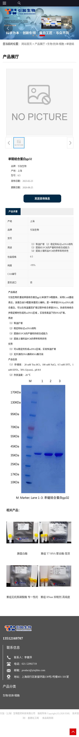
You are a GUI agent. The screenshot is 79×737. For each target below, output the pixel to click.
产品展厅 (40, 44)
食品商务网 (47, 718)
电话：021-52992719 (25, 663)
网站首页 (26, 44)
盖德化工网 (33, 718)
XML (67, 713)
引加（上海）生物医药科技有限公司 (17, 713)
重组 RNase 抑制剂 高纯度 (55, 597)
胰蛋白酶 (22, 553)
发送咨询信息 (42, 198)
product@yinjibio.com (33, 670)
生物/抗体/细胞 (55, 44)
